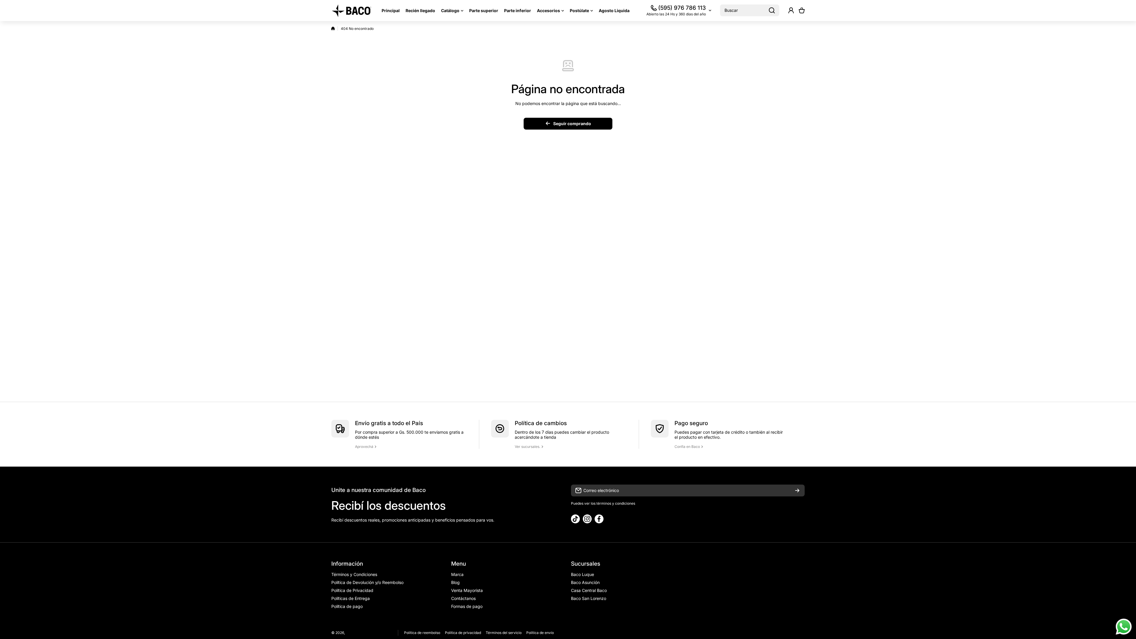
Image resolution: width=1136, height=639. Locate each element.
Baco (350, 632)
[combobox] (749, 10)
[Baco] (352, 10)
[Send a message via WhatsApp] (1123, 626)
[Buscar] (771, 10)
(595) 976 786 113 (682, 7)
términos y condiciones (615, 503)
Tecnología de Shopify (373, 632)
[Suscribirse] (797, 490)
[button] (802, 10)
